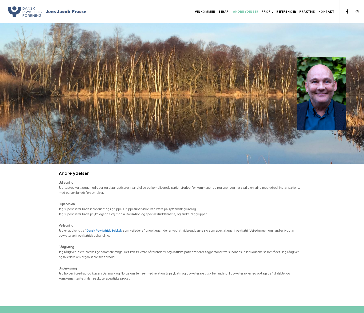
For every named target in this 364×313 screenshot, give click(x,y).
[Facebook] (344, 11)
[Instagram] (354, 11)
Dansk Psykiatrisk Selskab (104, 230)
